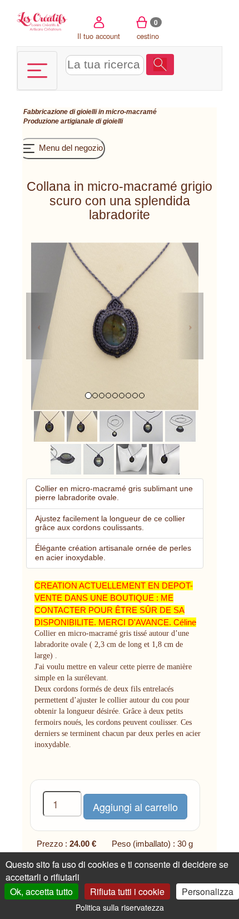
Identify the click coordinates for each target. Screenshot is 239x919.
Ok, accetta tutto (41, 891)
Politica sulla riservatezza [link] (120, 907)
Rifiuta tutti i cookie (127, 891)
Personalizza (207, 891)
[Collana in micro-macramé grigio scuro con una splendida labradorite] (49, 425)
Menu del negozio (70, 147)
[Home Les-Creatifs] (42, 20)
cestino (148, 29)
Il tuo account (98, 36)
